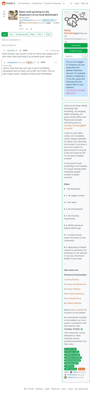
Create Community (52, 3)
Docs (63, 389)
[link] (27, 29)
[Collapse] (4, 50)
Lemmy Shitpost (73, 289)
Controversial (22, 34)
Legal (46, 389)
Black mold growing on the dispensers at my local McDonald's (38, 13)
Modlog (81, 369)
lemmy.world (24, 18)
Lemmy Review (72, 279)
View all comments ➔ (11, 40)
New (33, 34)
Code (70, 389)
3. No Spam (71, 202)
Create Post (37, 3)
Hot (4, 34)
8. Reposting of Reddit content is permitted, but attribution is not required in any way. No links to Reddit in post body (75, 253)
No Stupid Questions (75, 293)
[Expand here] (13, 15)
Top (11, 34)
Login (76, 3)
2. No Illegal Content (75, 195)
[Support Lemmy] (64, 3)
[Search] (71, 3)
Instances (55, 389)
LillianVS (80, 310)
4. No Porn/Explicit (74, 209)
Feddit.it (10, 3)
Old (39, 34)
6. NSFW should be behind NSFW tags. (73, 226)
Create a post (76, 51)
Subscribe (75, 45)
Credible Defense (73, 303)
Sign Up (84, 3)
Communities (24, 3)
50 (22, 29)
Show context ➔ (9, 45)
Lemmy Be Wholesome (76, 284)
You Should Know (73, 298)
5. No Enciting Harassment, (71, 217)
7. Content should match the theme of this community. (75, 238)
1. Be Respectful (73, 189)
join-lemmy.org (81, 389)
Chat (48, 34)
